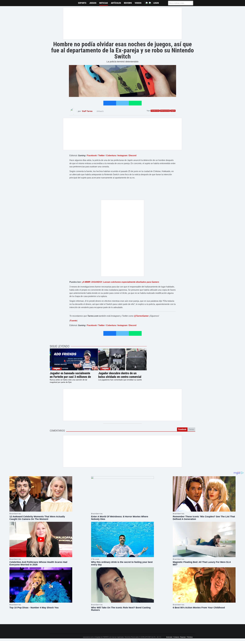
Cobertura (111, 155)
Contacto (176, 637)
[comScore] (151, 629)
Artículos (116, 3)
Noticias (103, 3)
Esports (82, 3)
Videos (138, 3)
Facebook (92, 155)
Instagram (122, 155)
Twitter (101, 155)
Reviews (128, 3)
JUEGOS (92, 3)
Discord (132, 155)
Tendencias (155, 111)
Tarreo (53, 2)
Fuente (73, 321)
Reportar (183, 637)
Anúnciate (169, 637)
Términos (190, 637)
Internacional (164, 111)
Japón (173, 111)
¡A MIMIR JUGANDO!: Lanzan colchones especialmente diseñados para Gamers (120, 282)
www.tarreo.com (88, 637)
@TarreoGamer (141, 316)
